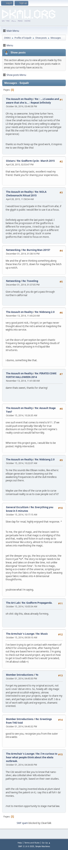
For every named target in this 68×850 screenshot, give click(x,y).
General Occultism (17, 507)
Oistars (10, 160)
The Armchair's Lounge (20, 633)
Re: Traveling (30, 281)
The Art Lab (13, 602)
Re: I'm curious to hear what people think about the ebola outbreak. (31, 757)
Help (20, 842)
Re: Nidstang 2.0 (45, 312)
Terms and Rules (32, 842)
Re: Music (42, 633)
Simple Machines (42, 846)
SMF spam (22, 823)
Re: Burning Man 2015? (36, 250)
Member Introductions (19, 674)
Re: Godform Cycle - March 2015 (36, 160)
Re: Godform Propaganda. (37, 602)
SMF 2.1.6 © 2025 (26, 846)
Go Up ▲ (46, 842)
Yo (37, 674)
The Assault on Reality (19, 99)
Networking (13, 250)
